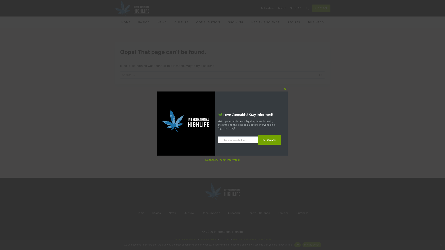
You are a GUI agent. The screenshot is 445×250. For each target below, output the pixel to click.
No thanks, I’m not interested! (222, 159)
